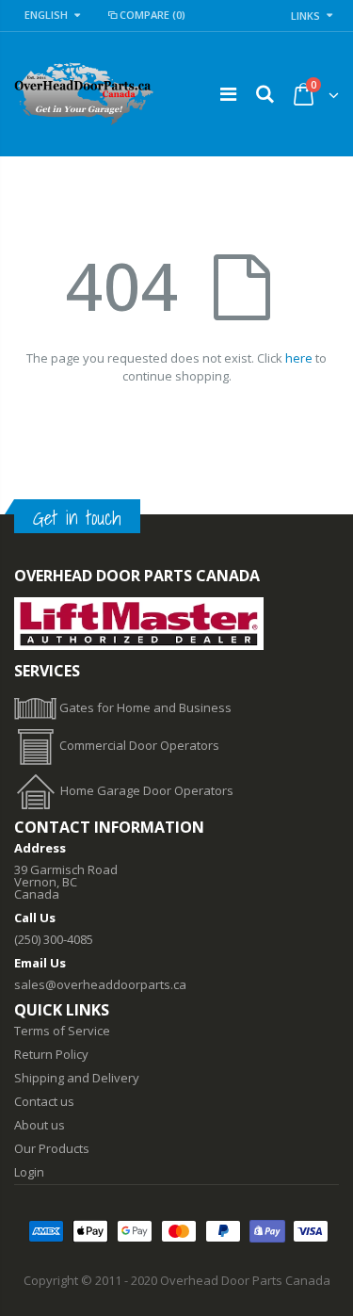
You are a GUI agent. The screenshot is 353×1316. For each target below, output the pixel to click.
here (299, 357)
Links (305, 15)
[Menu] (228, 93)
